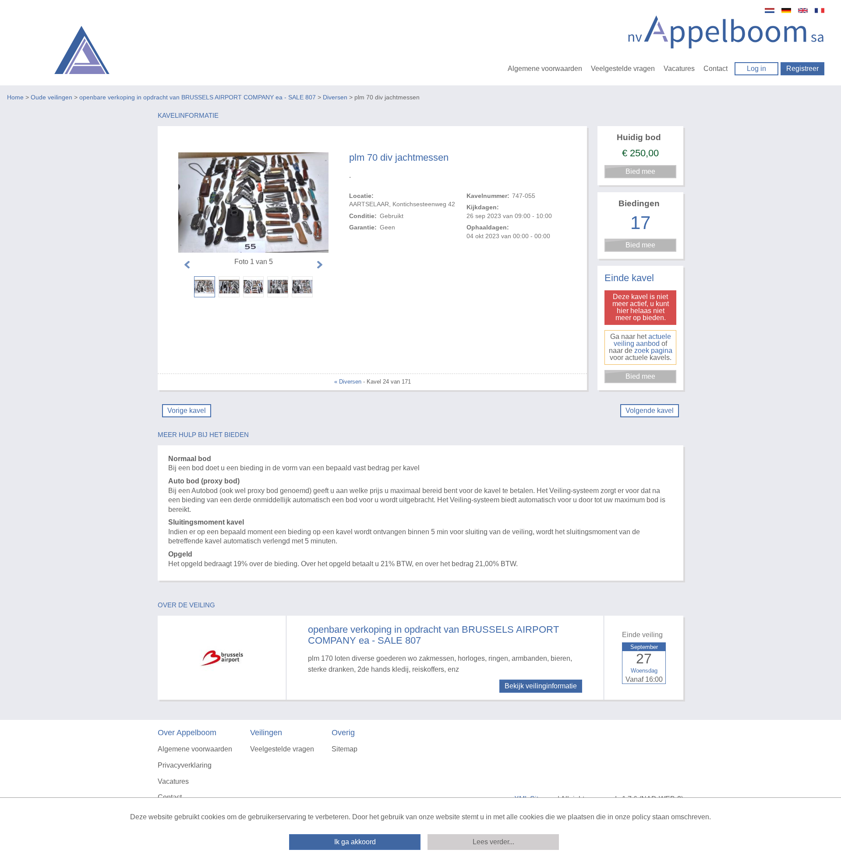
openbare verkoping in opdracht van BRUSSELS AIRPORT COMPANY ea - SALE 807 (197, 97)
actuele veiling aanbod (642, 340)
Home (15, 97)
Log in (756, 68)
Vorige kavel (186, 410)
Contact (715, 68)
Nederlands (769, 10)
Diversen (335, 97)
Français (819, 10)
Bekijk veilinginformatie (541, 686)
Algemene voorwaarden (545, 68)
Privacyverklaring (185, 765)
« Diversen (347, 381)
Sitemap (344, 749)
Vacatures (679, 68)
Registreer (802, 68)
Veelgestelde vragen (623, 68)
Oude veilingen (51, 97)
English (803, 10)
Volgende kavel (649, 410)
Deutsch (786, 10)
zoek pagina (653, 350)
